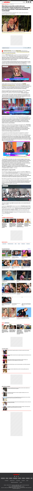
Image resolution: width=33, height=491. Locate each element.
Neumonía (28, 243)
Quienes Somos (12, 480)
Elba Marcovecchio (10, 243)
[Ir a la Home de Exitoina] (7, 2)
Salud (19, 243)
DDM (15, 243)
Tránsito (21, 482)
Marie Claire (15, 478)
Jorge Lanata (4, 243)
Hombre (23, 478)
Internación (23, 243)
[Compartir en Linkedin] (28, 47)
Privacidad (23, 480)
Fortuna (19, 478)
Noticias (10, 478)
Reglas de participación (14, 482)
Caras (7, 478)
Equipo (27, 480)
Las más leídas (5, 348)
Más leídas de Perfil (6, 386)
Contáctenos (18, 480)
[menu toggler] (2, 2)
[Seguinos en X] (30, 2)
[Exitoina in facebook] (28, 2)
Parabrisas (27, 478)
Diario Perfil (2, 478)
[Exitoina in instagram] (26, 2)
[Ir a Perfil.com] (29, 0)
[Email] (30, 48)
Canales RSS (6, 480)
